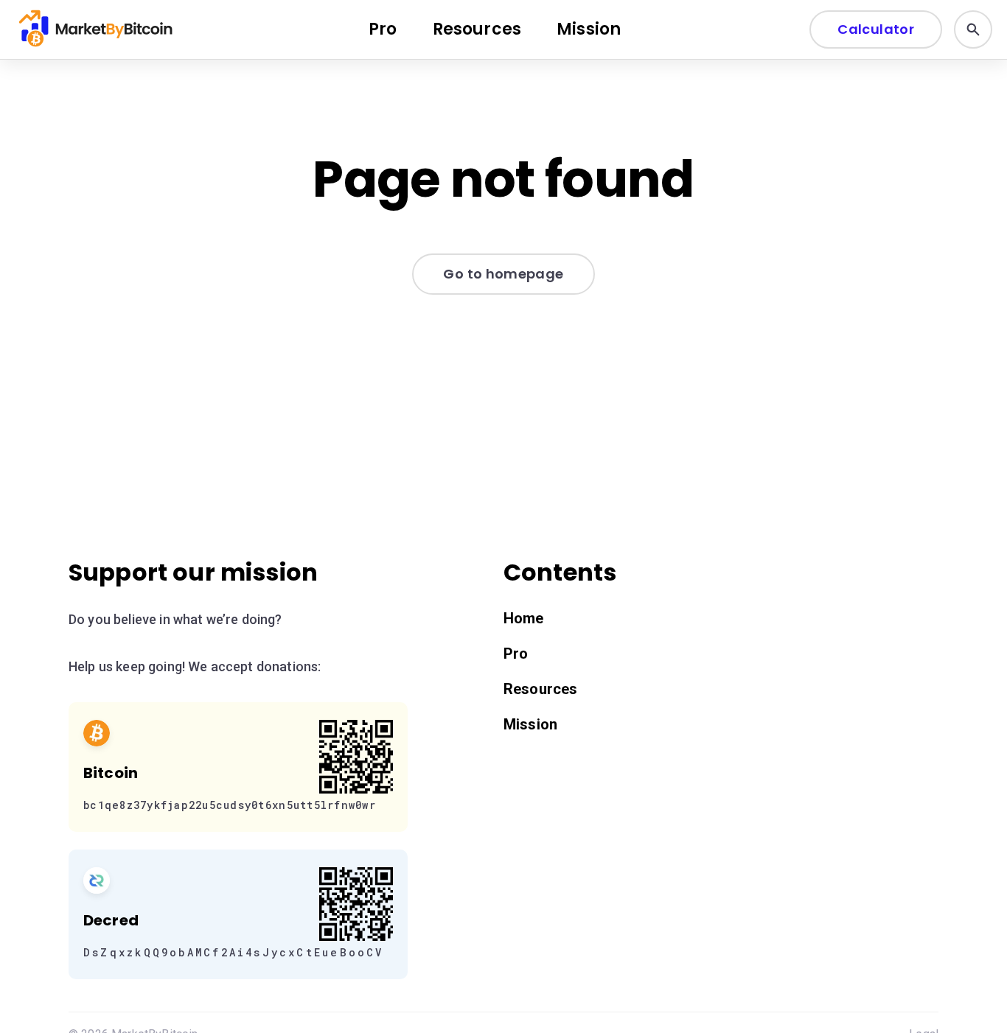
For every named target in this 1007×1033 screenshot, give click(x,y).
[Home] (97, 29)
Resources (477, 29)
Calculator (875, 29)
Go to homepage (503, 274)
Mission (589, 29)
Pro (383, 29)
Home (523, 618)
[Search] (973, 29)
